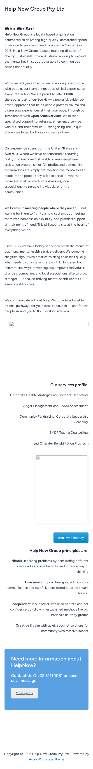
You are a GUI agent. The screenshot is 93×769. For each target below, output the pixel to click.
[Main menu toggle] (83, 9)
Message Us (24, 693)
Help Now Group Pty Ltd (35, 8)
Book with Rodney (71, 538)
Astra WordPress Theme (46, 759)
